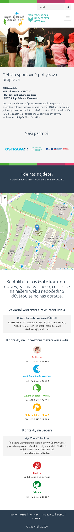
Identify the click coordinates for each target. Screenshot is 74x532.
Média (60, 514)
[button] (37, 227)
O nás (23, 514)
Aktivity (34, 514)
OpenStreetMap (68, 269)
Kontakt (37, 518)
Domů (13, 514)
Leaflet (60, 269)
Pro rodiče (48, 514)
